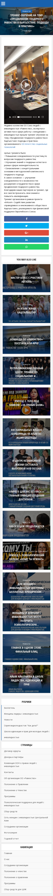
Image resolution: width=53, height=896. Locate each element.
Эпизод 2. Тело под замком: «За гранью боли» (26, 403)
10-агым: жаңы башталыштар (26, 310)
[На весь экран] (43, 117)
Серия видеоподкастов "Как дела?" (32, 551)
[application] (26, 85)
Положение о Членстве (15, 790)
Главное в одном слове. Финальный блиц (26, 649)
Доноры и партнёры (13, 757)
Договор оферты (12, 751)
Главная (8, 853)
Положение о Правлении (16, 784)
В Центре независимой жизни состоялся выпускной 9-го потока (26, 464)
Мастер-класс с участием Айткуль (26, 279)
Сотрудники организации (16, 826)
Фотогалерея (10, 832)
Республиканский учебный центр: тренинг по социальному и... (26, 372)
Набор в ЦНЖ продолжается (26, 526)
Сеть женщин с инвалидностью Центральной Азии (26, 819)
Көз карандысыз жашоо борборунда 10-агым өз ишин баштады (26, 434)
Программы (9, 796)
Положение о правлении (16, 877)
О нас (6, 859)
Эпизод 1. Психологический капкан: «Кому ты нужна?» (26, 557)
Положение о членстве (15, 871)
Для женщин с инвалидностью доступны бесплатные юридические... (26, 588)
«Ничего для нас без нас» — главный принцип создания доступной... (26, 495)
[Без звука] (39, 117)
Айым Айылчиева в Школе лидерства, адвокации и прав (26, 680)
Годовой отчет (11, 838)
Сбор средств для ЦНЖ (15, 889)
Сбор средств (10, 811)
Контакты (9, 772)
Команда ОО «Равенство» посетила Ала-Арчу (26, 341)
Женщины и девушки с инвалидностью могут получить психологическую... (26, 619)
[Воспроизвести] (10, 117)
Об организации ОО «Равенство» (20, 778)
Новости (26, 11)
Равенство (26, 2)
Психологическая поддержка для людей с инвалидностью (24, 804)
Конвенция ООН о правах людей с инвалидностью (20, 764)
